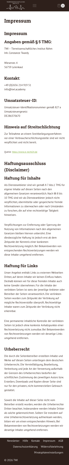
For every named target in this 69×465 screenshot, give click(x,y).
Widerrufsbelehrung (52, 446)
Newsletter (13, 440)
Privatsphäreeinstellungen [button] (48, 452)
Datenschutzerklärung (25, 446)
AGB (60, 440)
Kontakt (35, 440)
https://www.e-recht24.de (24, 151)
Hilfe (25, 440)
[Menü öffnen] (34, 5)
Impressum (49, 440)
